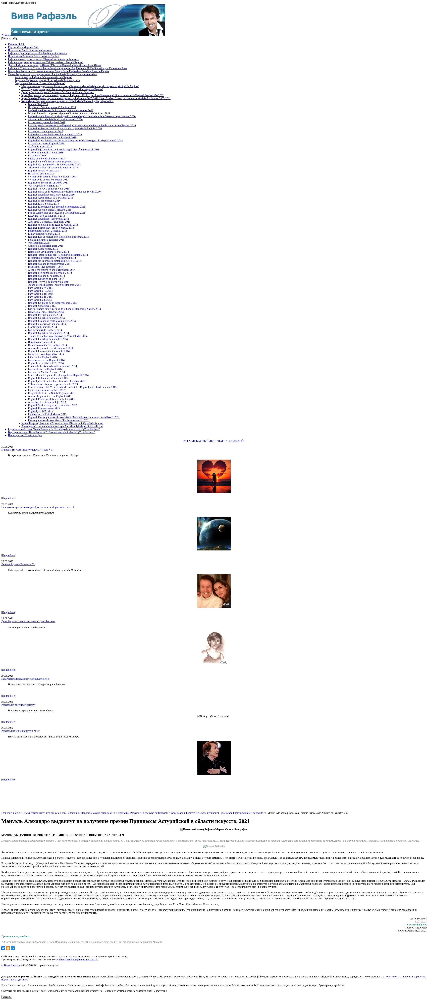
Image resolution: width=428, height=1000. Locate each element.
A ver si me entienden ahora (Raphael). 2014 (51, 269)
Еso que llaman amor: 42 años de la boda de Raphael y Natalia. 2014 (64, 308)
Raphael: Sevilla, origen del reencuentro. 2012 (52, 405)
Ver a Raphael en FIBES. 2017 (44, 185)
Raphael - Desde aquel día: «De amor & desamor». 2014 (58, 254)
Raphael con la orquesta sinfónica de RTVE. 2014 (54, 260)
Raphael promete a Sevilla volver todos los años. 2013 (56, 381)
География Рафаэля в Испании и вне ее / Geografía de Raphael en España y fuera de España (58, 71)
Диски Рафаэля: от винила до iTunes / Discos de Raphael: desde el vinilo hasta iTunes (54, 65)
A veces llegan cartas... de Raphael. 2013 (49, 396)
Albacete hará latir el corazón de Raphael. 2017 (53, 167)
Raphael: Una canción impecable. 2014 (49, 351)
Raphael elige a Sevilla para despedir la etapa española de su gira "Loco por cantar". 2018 (75, 140)
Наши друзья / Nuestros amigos (25, 435)
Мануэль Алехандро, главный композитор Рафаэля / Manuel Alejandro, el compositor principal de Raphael (80, 86)
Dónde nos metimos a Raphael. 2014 (47, 345)
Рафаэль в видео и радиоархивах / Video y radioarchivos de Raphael (45, 62)
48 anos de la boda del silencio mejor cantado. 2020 (55, 119)
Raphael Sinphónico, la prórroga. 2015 (48, 218)
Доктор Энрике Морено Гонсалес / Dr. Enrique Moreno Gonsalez (57, 92)
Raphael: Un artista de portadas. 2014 (48, 339)
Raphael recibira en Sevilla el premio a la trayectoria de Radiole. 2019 (65, 128)
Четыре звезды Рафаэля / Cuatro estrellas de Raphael (43, 77)
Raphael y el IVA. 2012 (40, 411)
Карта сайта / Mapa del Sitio (23, 47)
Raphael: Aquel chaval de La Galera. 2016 (50, 197)
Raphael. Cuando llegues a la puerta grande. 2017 (54, 164)
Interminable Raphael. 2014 (42, 357)
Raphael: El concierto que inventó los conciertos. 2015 (57, 206)
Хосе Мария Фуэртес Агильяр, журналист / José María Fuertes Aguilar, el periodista (67, 101)
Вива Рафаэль (12, 965)
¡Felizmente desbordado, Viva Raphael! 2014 (52, 257)
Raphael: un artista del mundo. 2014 (47, 324)
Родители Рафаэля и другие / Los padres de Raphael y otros (47, 80)
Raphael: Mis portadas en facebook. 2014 (50, 272)
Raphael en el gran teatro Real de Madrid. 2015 (53, 224)
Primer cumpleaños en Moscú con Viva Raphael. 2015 (57, 212)
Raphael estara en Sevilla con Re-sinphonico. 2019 (55, 134)
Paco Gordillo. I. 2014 (40, 299)
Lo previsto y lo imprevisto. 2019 (45, 131)
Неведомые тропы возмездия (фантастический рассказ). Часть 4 (37, 507)
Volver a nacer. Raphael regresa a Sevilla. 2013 (53, 384)
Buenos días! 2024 (38, 104)
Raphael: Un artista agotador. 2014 (46, 318)
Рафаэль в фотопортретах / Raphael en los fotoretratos (37, 53)
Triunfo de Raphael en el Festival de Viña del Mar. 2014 (57, 336)
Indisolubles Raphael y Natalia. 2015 (47, 230)
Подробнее (8, 498)
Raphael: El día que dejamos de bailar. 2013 (51, 399)
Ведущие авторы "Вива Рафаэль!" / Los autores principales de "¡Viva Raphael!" (51, 432)
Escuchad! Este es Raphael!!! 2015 (46, 215)
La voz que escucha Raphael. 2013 (46, 390)
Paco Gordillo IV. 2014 (40, 290)
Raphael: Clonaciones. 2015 (43, 248)
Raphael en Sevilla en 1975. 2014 (46, 363)
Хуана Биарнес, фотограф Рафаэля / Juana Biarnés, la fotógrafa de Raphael (62, 423)
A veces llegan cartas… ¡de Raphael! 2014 (50, 348)
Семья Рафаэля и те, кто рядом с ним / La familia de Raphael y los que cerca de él (52, 74)
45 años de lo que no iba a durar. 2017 (48, 179)
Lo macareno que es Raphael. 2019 (46, 122)
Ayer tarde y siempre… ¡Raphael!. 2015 (49, 221)
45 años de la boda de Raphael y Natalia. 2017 (52, 176)
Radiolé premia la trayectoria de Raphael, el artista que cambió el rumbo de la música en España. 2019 (82, 125)
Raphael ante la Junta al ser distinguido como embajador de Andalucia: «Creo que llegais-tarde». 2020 (82, 116)
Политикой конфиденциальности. (78, 959)
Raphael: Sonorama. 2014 (42, 305)
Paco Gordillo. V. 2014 (40, 287)
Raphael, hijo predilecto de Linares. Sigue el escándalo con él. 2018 (63, 149)
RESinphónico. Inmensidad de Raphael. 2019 (52, 137)
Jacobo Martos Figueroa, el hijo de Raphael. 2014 (54, 284)
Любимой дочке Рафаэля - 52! (18, 564)
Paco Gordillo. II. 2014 (40, 296)
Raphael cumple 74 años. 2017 (44, 170)
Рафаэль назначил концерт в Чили (20, 730)
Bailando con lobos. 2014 (41, 342)
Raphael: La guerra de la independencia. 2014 (52, 302)
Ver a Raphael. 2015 (39, 242)
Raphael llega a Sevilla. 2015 (43, 203)
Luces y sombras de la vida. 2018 (45, 152)
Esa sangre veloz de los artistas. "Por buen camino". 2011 (58, 420)
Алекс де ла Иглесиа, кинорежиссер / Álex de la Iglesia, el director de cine (62, 426)
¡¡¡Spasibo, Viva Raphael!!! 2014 (45, 266)
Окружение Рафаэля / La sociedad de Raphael (40, 83)
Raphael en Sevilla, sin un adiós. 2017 (48, 182)
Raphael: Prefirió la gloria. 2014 (45, 315)
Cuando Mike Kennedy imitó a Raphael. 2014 (52, 366)
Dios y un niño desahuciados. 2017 (46, 158)
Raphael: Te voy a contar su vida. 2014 (48, 281)
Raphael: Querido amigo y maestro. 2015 (50, 209)
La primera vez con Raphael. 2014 (46, 360)
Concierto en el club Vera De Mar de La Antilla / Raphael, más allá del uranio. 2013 (72, 387)
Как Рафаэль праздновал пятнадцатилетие (25, 678)
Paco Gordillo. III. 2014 (40, 293)
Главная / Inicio (16, 44)
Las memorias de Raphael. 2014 (45, 330)
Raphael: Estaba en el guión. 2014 (46, 278)
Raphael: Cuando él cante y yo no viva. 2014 (52, 321)
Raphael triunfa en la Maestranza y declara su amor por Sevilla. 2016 (64, 191)
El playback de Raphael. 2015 (44, 233)
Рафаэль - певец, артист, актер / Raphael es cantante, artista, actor (43, 59)
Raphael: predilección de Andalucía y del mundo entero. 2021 (60, 110)
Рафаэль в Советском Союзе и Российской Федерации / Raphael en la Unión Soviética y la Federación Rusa (67, 68)
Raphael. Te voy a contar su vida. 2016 (48, 188)
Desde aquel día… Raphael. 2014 (46, 311)
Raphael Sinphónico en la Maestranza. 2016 (51, 194)
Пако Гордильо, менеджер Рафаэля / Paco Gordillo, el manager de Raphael (62, 89)
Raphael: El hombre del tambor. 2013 (48, 378)
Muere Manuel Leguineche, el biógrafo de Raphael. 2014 (58, 375)
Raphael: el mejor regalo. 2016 (44, 200)
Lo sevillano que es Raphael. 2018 (46, 143)
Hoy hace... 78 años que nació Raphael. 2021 (52, 107)
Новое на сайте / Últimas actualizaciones (30, 50)
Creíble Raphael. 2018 (40, 146)
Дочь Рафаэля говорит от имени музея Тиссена (28, 621)
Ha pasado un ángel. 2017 (42, 173)
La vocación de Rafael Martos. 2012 (47, 414)
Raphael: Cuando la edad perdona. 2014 (49, 263)
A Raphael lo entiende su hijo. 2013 (47, 402)
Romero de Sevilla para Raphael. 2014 (48, 251)
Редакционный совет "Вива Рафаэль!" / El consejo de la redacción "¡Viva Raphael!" (54, 429)
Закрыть (7, 997)
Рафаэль (6, 35)
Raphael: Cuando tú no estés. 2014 (46, 275)
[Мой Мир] (13, 948)
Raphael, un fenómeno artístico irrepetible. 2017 (53, 161)
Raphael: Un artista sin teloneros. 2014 (48, 333)
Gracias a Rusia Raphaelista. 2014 (46, 354)
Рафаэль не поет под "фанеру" (18, 704)
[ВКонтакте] (3, 948)
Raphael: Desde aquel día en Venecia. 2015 (51, 227)
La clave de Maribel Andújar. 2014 (46, 372)
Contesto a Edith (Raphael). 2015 (45, 245)
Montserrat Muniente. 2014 (42, 327)
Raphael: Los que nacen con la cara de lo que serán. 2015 (58, 236)
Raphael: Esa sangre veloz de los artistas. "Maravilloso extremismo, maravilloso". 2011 (74, 417)
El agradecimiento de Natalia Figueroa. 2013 (51, 393)
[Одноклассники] (8, 948)
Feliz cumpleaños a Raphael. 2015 (46, 239)
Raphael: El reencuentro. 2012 (44, 408)
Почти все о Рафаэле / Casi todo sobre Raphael (33, 56)
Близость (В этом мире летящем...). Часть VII (26, 449)
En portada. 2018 (37, 155)
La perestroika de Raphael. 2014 (45, 369)
